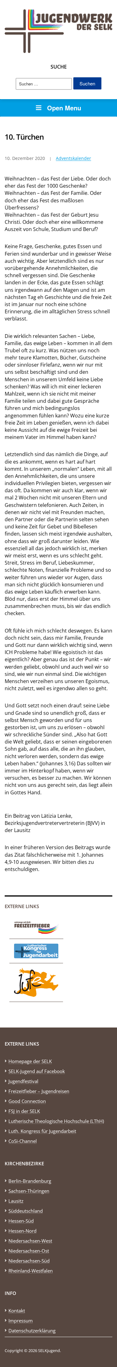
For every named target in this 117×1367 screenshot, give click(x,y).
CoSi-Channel (22, 1141)
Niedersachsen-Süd (29, 1261)
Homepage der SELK (30, 1061)
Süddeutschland (25, 1211)
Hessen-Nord (22, 1231)
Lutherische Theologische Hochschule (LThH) (56, 1121)
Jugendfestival (23, 1081)
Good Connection (27, 1101)
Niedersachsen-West (30, 1241)
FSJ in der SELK (24, 1111)
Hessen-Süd (21, 1221)
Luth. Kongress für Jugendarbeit (42, 1131)
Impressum (20, 1320)
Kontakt (16, 1310)
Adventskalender (73, 158)
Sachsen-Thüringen (28, 1191)
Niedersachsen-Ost (28, 1251)
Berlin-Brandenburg (29, 1181)
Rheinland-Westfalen (30, 1271)
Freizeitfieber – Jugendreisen (38, 1091)
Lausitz (15, 1201)
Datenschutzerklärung (32, 1330)
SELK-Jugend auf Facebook (36, 1071)
